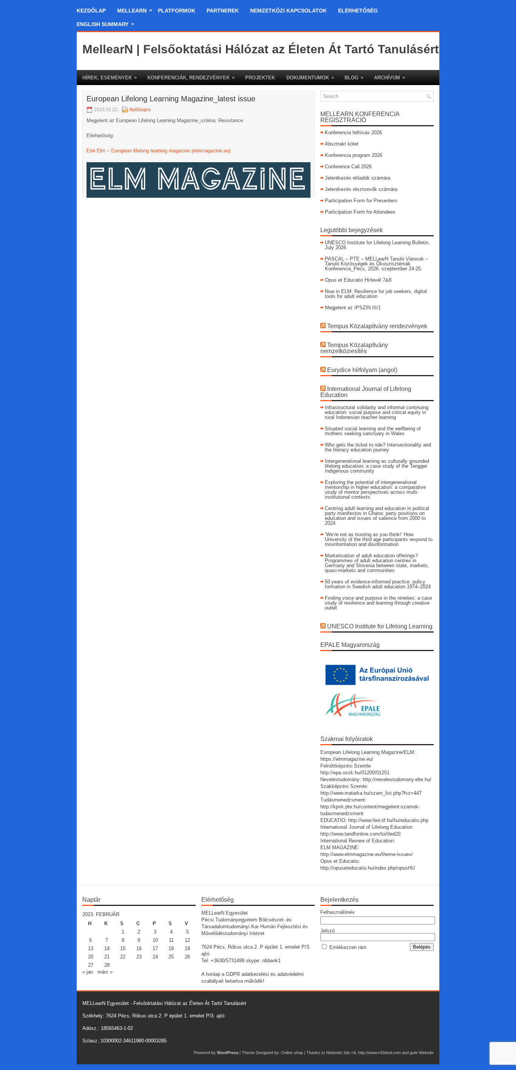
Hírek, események (109, 77)
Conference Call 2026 (348, 166)
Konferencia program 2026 (353, 155)
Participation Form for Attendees (360, 212)
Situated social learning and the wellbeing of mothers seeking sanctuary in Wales (373, 431)
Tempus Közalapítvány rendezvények (377, 326)
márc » (105, 972)
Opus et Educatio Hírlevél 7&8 (358, 280)
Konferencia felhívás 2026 (353, 132)
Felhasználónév (337, 912)
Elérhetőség (358, 11)
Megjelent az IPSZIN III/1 (353, 307)
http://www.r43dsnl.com (379, 1052)
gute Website (422, 1052)
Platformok (176, 11)
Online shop (292, 1052)
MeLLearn (134, 10)
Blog (354, 77)
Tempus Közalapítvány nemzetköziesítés (354, 348)
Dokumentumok (310, 77)
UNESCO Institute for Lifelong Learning (380, 626)
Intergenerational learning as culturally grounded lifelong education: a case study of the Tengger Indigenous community (377, 466)
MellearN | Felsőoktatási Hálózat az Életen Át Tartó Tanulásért (260, 49)
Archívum (389, 77)
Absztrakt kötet (341, 144)
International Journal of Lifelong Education (365, 392)
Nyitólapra (140, 109)
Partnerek (223, 11)
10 (155, 940)
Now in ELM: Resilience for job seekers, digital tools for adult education (376, 293)
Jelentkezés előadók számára (357, 178)
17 (155, 948)
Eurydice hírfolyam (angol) (362, 370)
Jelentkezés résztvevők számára (361, 189)
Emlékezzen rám (347, 947)
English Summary (105, 24)
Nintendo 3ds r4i (341, 1052)
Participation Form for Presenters (361, 200)
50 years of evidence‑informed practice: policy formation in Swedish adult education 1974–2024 (378, 584)
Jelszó (327, 931)
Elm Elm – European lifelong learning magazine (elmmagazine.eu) (158, 151)
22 (122, 957)
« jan (87, 972)
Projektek (260, 78)
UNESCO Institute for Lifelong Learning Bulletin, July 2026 (377, 245)
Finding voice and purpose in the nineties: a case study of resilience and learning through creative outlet (378, 603)
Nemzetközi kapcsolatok (288, 11)
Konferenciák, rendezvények (191, 77)
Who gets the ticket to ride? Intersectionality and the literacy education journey (378, 447)
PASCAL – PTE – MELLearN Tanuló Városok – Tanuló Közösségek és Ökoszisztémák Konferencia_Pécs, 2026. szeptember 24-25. (376, 263)
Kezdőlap (91, 11)
